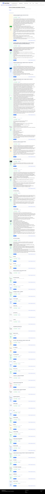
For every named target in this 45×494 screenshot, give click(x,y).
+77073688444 (15, 240)
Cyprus (41, 491)
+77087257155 (15, 476)
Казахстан (41, 490)
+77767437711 (15, 211)
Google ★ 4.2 (15, 303)
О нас (25, 491)
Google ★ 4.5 (15, 471)
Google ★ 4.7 (15, 373)
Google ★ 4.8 (15, 296)
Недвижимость (27, 490)
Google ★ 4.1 (15, 450)
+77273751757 (15, 328)
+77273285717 (15, 469)
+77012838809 (15, 119)
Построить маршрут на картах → (31, 40)
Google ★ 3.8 (15, 40)
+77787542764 (15, 17)
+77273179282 (15, 483)
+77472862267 (15, 161)
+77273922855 (15, 462)
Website (19, 17)
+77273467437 (15, 342)
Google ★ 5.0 (15, 139)
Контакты (26, 492)
